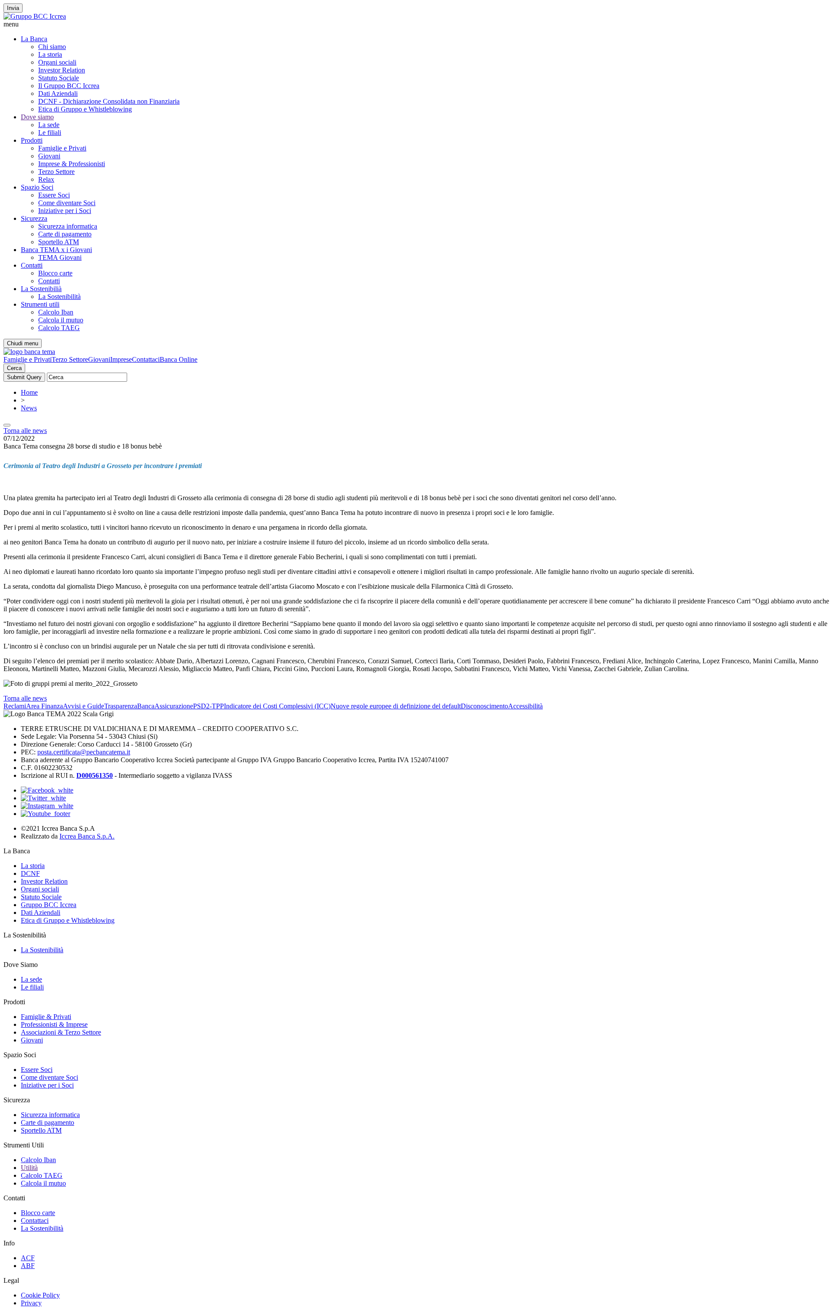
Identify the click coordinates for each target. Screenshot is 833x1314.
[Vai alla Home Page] (29, 351)
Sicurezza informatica (67, 226)
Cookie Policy (40, 1295)
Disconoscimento (484, 706)
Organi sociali (57, 62)
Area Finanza (44, 706)
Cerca (14, 368)
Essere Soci (54, 195)
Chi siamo (52, 46)
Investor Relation (61, 70)
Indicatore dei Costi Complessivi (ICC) (277, 706)
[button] (416, 24)
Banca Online (178, 359)
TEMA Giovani (60, 257)
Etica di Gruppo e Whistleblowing (85, 109)
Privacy (31, 1303)
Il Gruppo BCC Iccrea (68, 85)
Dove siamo (37, 117)
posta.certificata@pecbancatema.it (83, 752)
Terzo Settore (56, 171)
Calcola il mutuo (60, 320)
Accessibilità (525, 706)
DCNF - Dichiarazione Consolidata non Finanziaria (109, 101)
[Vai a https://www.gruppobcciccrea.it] (34, 16)
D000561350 (94, 775)
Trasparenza (120, 706)
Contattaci (146, 359)
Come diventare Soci (66, 202)
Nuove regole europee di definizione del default (396, 706)
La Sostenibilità (59, 296)
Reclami (14, 706)
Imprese (121, 359)
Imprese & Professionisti (71, 163)
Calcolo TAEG (59, 327)
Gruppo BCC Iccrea (48, 904)
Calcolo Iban (55, 312)
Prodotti (32, 140)
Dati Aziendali (58, 93)
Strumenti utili (40, 304)
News (29, 408)
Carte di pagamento (65, 234)
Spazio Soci (37, 187)
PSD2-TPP (208, 706)
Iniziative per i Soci (64, 210)
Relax (46, 179)
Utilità (29, 1167)
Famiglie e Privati (62, 148)
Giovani (49, 156)
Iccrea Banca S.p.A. (87, 836)
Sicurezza (34, 218)
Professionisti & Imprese (54, 1024)
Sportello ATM (58, 242)
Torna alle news (25, 430)
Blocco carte (55, 273)
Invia (13, 8)
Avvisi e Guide (83, 706)
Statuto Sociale (58, 78)
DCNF (30, 873)
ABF (28, 1265)
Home (29, 392)
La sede (48, 124)
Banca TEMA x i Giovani (56, 249)
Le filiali (49, 132)
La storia (50, 54)
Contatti (32, 265)
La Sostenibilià (41, 288)
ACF (28, 1258)
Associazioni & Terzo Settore (61, 1032)
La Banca (34, 39)
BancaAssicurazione (165, 706)
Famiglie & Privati (46, 1016)
